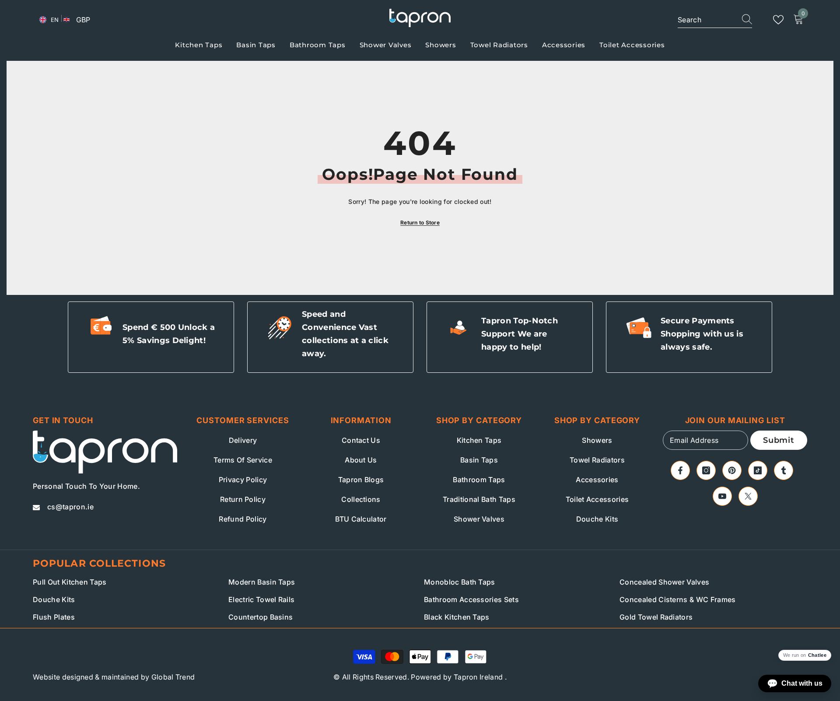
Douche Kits (54, 599)
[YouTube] (722, 496)
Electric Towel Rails (261, 599)
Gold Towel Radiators (656, 617)
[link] (151, 337)
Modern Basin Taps (261, 582)
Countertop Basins (260, 617)
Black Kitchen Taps (457, 617)
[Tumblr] (783, 470)
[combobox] (705, 20)
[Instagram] (706, 470)
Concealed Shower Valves (664, 582)
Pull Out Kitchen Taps (70, 582)
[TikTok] (757, 470)
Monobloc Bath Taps (459, 582)
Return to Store (420, 222)
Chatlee (817, 655)
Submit (778, 440)
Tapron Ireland (478, 677)
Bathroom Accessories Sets (471, 599)
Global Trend (173, 677)
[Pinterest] (732, 470)
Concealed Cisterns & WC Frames (678, 599)
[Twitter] (748, 496)
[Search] (715, 20)
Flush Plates (54, 617)
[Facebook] (680, 470)
